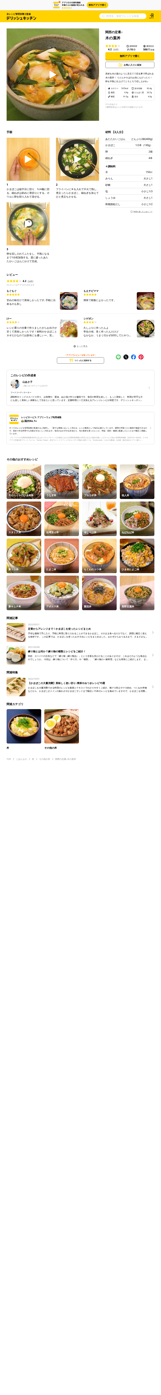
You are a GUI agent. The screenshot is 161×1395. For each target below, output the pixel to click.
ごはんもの (21, 758)
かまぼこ (110, 145)
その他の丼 (44, 758)
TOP (9, 758)
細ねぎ (109, 158)
